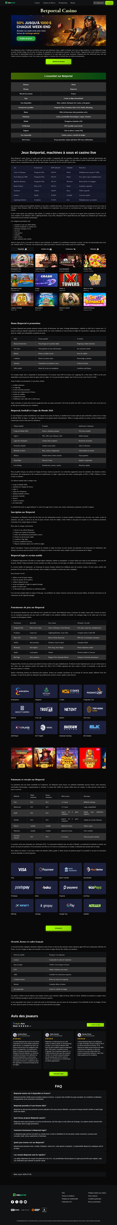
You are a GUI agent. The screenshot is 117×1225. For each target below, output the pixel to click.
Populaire (21, 249)
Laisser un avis (95, 1025)
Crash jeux (69, 249)
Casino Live (45, 249)
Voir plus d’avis (58, 1074)
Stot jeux (93, 249)
